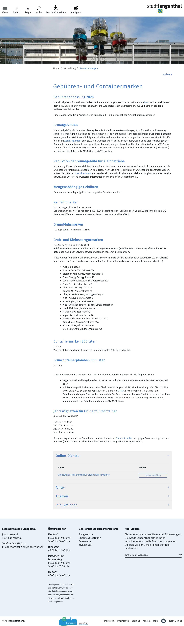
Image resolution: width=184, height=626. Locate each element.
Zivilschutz (85, 544)
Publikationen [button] (66, 505)
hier (146, 102)
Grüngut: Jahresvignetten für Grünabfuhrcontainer (84, 474)
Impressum (109, 621)
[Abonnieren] (180, 555)
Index (155, 621)
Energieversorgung (90, 538)
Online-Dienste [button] (67, 456)
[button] (70, 68)
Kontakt (146, 621)
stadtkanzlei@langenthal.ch (27, 547)
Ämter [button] (60, 487)
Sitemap (136, 621)
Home (56, 68)
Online (142, 467)
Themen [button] (62, 496)
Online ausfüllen (156, 475)
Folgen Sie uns (175, 621)
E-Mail (120, 390)
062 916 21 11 (19, 543)
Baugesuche (86, 534)
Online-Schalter (124, 438)
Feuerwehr (85, 541)
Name (61, 467)
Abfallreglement (72, 140)
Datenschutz (123, 621)
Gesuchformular (83, 173)
